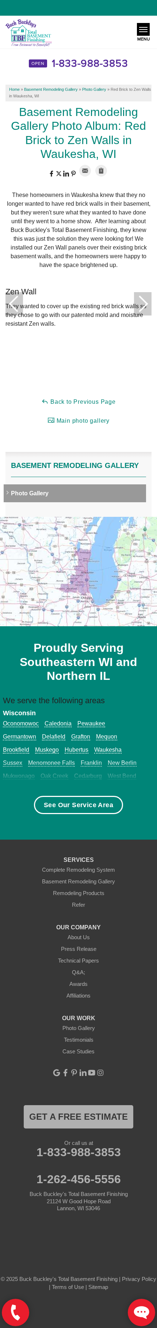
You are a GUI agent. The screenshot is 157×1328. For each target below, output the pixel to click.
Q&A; (78, 972)
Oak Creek (54, 776)
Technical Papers (78, 960)
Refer (78, 905)
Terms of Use (68, 1287)
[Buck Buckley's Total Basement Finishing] (28, 33)
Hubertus (76, 750)
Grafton (80, 736)
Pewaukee (91, 723)
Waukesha (108, 750)
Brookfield (16, 750)
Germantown (19, 736)
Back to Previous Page (82, 402)
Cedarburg (88, 776)
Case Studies (78, 1051)
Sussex (12, 763)
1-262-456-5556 (79, 1179)
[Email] (85, 171)
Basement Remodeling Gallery (75, 465)
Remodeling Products (78, 893)
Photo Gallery (30, 493)
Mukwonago (19, 776)
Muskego (47, 750)
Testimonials (78, 1040)
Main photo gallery (82, 421)
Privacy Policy (139, 1279)
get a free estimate (78, 1117)
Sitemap (98, 1287)
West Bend (122, 776)
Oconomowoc (21, 723)
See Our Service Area (78, 805)
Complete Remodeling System (78, 870)
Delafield (53, 736)
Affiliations (78, 995)
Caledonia (58, 723)
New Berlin (122, 763)
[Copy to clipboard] (101, 171)
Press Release (78, 949)
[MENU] (143, 29)
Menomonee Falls (51, 763)
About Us (79, 937)
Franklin (91, 763)
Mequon (106, 736)
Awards (78, 984)
